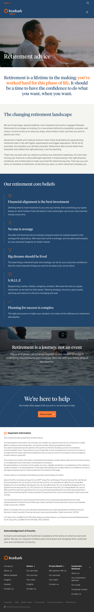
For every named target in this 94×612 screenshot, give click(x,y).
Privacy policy (40, 602)
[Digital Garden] (5, 607)
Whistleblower (71, 602)
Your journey (31, 575)
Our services (32, 570)
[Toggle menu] (87, 12)
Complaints (8, 602)
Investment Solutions (76, 567)
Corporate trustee (79, 589)
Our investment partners (78, 579)
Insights (7, 580)
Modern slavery (26, 602)
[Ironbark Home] (16, 558)
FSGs (17, 602)
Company (8, 566)
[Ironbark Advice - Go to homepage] (13, 12)
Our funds (75, 585)
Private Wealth (55, 566)
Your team (30, 580)
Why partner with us (57, 570)
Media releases (10, 575)
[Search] (88, 3)
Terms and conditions (55, 602)
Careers (7, 584)
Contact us (9, 589)
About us (8, 570)
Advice (29, 566)
